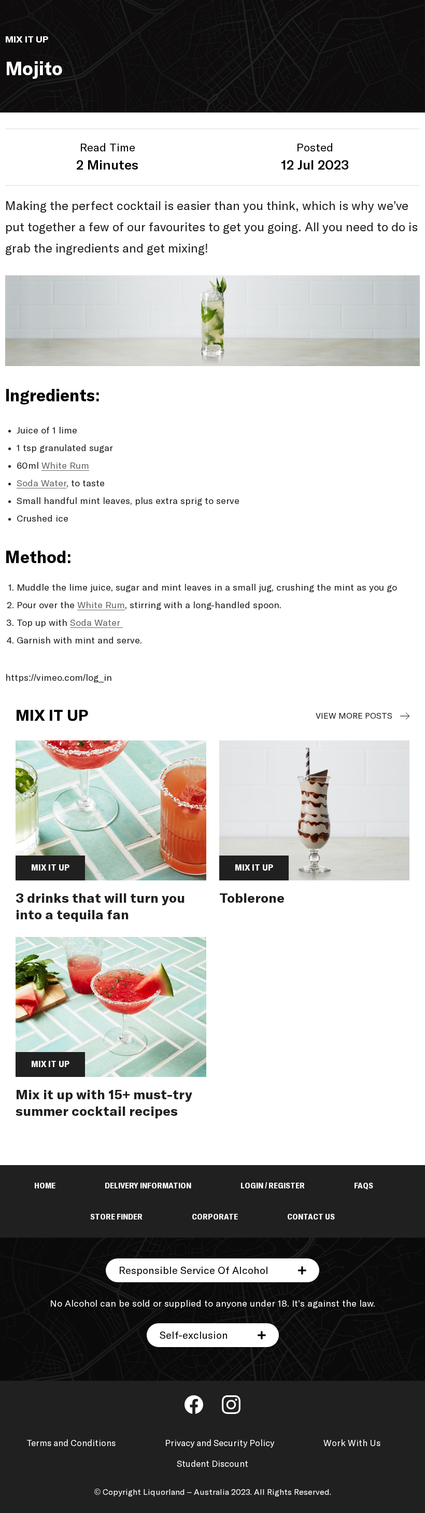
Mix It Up (389, 716)
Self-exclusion (194, 1335)
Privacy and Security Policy (219, 1443)
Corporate (215, 1217)
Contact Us (311, 1217)
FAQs (363, 1186)
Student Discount (212, 1464)
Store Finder (116, 1217)
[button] (212, 1270)
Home (44, 1186)
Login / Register (272, 1186)
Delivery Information (148, 1186)
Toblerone (252, 899)
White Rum (65, 466)
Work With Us (351, 1443)
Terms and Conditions (71, 1443)
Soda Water (41, 483)
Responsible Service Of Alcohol (193, 1271)
